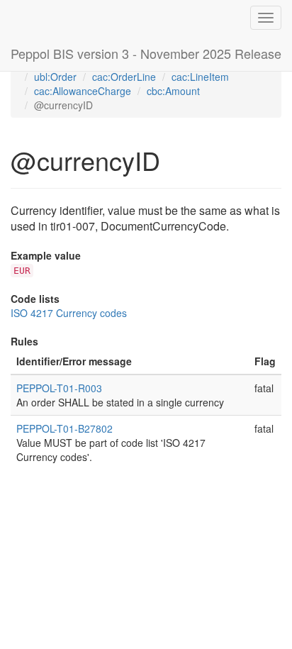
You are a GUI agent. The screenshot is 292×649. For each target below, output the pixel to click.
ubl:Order (55, 77)
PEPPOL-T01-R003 (59, 388)
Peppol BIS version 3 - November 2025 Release (146, 53)
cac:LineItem (200, 77)
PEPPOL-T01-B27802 (64, 428)
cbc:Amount (173, 91)
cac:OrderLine (124, 77)
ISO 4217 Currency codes (69, 313)
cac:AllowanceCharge (82, 91)
